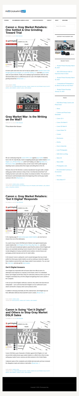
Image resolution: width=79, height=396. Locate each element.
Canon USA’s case (27, 157)
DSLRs (59, 142)
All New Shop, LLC (18, 161)
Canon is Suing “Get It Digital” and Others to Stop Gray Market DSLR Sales (26, 312)
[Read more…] (21, 78)
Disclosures (60, 138)
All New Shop (15, 86)
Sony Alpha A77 (61, 179)
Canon (14, 85)
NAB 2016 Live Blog (62, 154)
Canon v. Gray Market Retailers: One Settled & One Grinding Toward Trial (26, 30)
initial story (11, 263)
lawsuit (19, 88)
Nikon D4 (59, 158)
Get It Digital (20, 245)
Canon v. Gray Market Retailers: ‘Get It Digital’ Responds (26, 198)
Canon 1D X (60, 118)
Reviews (59, 175)
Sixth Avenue (28, 88)
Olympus (22, 184)
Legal (22, 88)
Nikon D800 (60, 162)
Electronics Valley (42, 86)
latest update (26, 263)
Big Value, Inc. (43, 161)
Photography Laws (62, 165)
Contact (59, 134)
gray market (45, 72)
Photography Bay (16, 11)
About (58, 108)
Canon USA (33, 86)
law (44, 185)
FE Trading (33, 185)
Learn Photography (62, 150)
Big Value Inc (23, 86)
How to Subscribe (61, 146)
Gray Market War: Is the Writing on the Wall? (26, 118)
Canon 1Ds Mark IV (62, 122)
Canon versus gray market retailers (27, 237)
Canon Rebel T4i (61, 130)
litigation (11, 187)
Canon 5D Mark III (62, 126)
